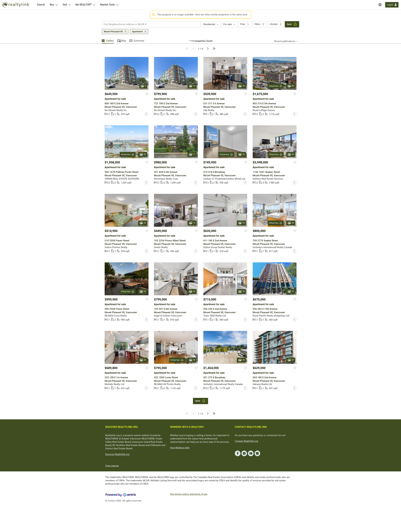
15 (194, 86)
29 (145, 291)
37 (293, 291)
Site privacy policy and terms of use (188, 494)
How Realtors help (179, 447)
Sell (65, 4)
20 (243, 291)
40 (293, 86)
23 (145, 154)
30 (293, 223)
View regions (112, 465)
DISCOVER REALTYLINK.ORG (121, 426)
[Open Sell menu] (69, 4)
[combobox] (151, 24)
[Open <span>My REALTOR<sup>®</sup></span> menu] (94, 4)
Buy (52, 4)
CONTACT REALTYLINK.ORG (251, 426)
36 (243, 360)
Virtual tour (274, 86)
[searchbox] (149, 24)
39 (243, 86)
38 (194, 360)
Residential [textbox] (209, 24)
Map (123, 40)
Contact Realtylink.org (246, 441)
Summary (138, 40)
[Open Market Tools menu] (117, 4)
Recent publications (284, 41)
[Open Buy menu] (56, 4)
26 (243, 154)
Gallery (110, 40)
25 (145, 223)
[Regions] (380, 5)
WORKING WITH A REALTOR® (187, 426)
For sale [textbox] (227, 24)
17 (194, 154)
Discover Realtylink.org (117, 454)
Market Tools (107, 4)
